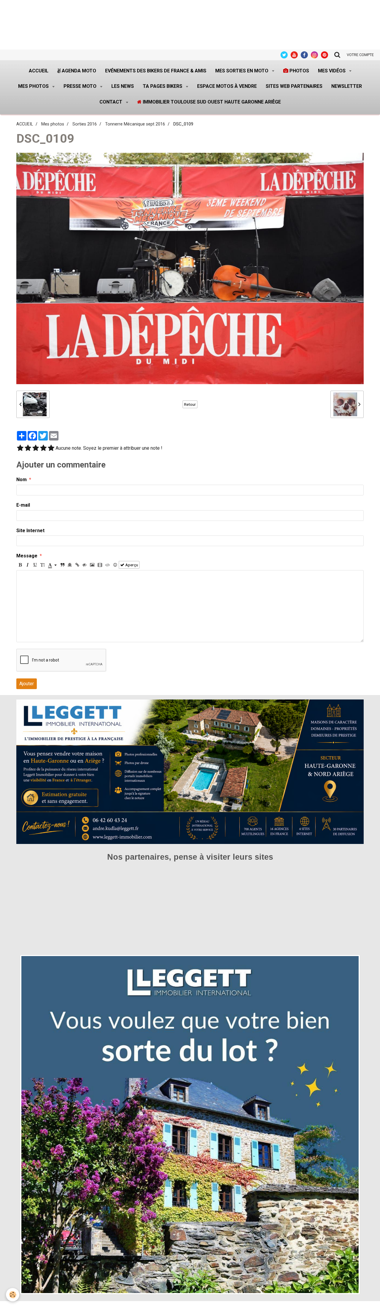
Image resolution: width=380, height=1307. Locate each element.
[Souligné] (35, 565)
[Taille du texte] (42, 565)
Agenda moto (78, 71)
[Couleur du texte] (52, 565)
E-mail (23, 505)
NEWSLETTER (346, 86)
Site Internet (30, 530)
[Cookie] (12, 1294)
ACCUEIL (24, 124)
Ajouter (26, 683)
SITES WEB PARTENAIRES (294, 86)
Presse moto (81, 86)
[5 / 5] (51, 448)
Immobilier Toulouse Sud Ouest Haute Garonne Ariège (211, 102)
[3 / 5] (35, 448)
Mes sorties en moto (242, 71)
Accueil (38, 71)
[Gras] (20, 565)
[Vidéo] (100, 565)
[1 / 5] (20, 448)
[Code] (108, 565)
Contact (111, 102)
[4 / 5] (43, 448)
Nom (21, 479)
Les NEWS (122, 86)
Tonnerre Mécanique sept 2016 (135, 124)
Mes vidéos (332, 71)
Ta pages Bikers (163, 86)
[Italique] (27, 565)
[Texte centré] (70, 565)
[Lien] (77, 565)
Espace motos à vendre (227, 86)
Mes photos (34, 86)
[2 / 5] (28, 448)
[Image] (92, 565)
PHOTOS (298, 71)
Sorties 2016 (84, 124)
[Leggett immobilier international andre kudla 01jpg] (190, 1124)
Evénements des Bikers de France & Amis (155, 71)
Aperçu (131, 564)
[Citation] (62, 565)
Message (26, 556)
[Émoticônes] (115, 565)
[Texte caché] (84, 565)
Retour (190, 404)
